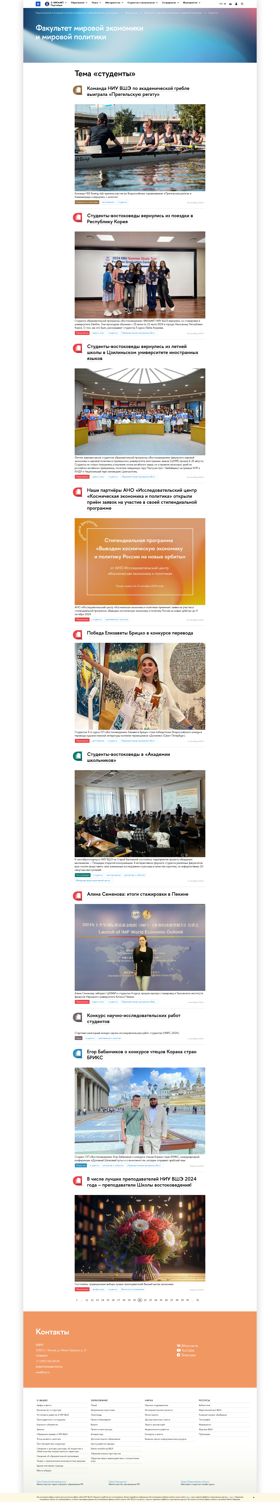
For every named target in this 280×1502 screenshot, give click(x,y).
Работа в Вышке (44, 1470)
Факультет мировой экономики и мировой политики (173, 12)
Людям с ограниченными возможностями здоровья (61, 1461)
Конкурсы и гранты (154, 1434)
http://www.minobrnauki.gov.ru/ (51, 1481)
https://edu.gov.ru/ (118, 1481)
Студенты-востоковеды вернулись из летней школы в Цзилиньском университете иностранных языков (142, 352)
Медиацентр (205, 1424)
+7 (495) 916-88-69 (48, 1361)
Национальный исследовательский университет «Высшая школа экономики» (77, 12)
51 (197, 1300)
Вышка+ (94, 1424)
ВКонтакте (189, 1345)
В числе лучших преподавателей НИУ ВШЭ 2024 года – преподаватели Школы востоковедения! (142, 1181)
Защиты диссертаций (155, 1424)
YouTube (187, 1350)
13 (97, 1300)
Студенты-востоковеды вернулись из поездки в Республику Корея (140, 218)
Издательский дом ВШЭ (210, 1410)
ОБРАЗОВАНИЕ (99, 1400)
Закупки (40, 1429)
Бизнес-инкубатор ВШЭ (102, 1448)
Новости (213, 12)
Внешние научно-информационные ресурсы (165, 1439)
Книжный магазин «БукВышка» (213, 1414)
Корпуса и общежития (47, 1424)
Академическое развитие (157, 1429)
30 (187, 1300)
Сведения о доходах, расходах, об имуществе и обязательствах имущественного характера (60, 1450)
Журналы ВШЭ (206, 1429)
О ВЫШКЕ (42, 1400)
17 (118, 1300)
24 (155, 1300)
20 (134, 1300)
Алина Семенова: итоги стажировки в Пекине (137, 893)
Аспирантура (97, 1434)
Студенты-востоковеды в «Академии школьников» (128, 757)
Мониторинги (151, 1414)
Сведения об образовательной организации (58, 1456)
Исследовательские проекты (159, 1410)
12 (92, 1300)
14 (102, 1300)
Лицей (94, 1405)
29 (182, 1300)
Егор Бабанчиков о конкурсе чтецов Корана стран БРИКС (141, 1054)
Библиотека (204, 1405)
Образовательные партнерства (106, 1453)
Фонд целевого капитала (49, 1439)
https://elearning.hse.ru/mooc (195, 1481)
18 (124, 1300)
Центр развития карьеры (102, 1443)
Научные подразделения (156, 1405)
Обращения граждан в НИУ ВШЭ (52, 1434)
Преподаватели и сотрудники (51, 1419)
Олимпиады (96, 1414)
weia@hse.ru (43, 1372)
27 (171, 1300)
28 (177, 1300)
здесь (188, 1497)
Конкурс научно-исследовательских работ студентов (134, 1018)
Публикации (204, 1434)
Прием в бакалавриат (101, 1419)
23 (150, 1300)
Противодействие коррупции (51, 1443)
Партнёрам (56, 5)
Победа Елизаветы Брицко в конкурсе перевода (140, 632)
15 (108, 1300)
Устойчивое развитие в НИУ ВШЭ (53, 1414)
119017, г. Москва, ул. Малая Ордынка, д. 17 (61, 1350)
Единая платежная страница (50, 1465)
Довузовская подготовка (103, 1410)
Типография (204, 1419)
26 (166, 1300)
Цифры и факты (44, 1405)
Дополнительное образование (105, 1439)
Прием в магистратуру (101, 1429)
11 (87, 1300)
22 (145, 1300)
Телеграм (188, 1355)
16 (113, 1300)
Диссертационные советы (157, 1419)
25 (161, 1300)
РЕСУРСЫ (204, 1400)
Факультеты (132, 12)
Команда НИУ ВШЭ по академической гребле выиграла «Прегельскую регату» (138, 91)
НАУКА (149, 1400)
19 (129, 1300)
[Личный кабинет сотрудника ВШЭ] (236, 4)
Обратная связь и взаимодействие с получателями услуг (115, 1459)
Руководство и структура (49, 1410)
